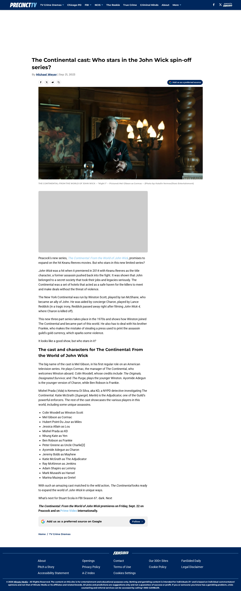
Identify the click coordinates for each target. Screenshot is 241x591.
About (165, 4)
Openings (88, 560)
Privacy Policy (91, 567)
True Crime (130, 4)
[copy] (58, 82)
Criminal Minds (149, 4)
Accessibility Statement (53, 573)
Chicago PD (74, 4)
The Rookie (113, 4)
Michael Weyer (46, 74)
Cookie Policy (157, 567)
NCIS (98, 4)
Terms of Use (122, 567)
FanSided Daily (191, 560)
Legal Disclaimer (192, 567)
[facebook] (213, 4)
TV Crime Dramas (50, 4)
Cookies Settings (124, 573)
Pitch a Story (46, 567)
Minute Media (21, 582)
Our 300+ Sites (158, 560)
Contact (118, 560)
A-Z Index (88, 573)
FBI (87, 4)
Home (42, 534)
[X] (220, 4)
